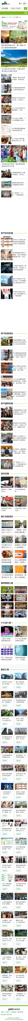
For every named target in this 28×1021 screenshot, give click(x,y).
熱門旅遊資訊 (7, 333)
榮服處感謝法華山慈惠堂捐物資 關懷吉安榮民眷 (21, 702)
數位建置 (3, 1014)
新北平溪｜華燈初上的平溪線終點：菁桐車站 (21, 940)
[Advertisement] (14, 216)
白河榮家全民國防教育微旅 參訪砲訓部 (21, 885)
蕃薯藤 (5, 3)
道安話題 (5, 473)
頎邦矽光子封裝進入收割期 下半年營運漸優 (7, 684)
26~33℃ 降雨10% (14, 17)
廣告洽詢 (9, 1014)
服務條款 (13, 1012)
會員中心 (8, 1012)
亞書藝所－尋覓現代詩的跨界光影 (7, 922)
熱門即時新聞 (7, 233)
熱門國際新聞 (7, 403)
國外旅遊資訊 (7, 516)
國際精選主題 (7, 583)
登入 (20, 3)
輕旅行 (5, 944)
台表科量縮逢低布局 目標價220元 (7, 904)
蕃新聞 (5, 687)
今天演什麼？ (7, 623)
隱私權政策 (20, 1012)
